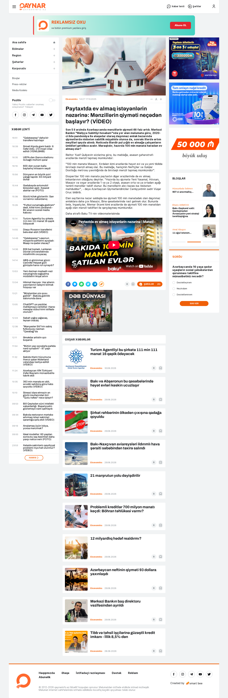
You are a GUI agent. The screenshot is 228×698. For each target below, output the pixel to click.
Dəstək (116, 673)
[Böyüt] (160, 99)
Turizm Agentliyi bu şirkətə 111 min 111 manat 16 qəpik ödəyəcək (38, 221)
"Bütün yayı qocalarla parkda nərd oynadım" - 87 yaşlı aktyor (39, 348)
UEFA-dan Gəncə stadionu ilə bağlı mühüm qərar (38, 158)
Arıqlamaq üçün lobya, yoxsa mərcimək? (36, 427)
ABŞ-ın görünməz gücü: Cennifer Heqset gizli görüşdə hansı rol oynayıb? (38, 263)
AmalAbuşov (179, 229)
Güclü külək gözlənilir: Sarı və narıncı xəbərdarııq (38, 197)
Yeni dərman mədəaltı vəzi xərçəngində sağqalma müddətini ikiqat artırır (38, 274)
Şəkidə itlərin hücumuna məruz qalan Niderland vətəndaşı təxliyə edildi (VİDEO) (37, 361)
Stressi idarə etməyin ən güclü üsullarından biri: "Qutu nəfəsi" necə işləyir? (38, 395)
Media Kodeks (19, 90)
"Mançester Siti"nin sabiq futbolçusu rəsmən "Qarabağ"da (37, 329)
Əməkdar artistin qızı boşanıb (34, 338)
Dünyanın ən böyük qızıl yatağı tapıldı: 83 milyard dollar (37, 177)
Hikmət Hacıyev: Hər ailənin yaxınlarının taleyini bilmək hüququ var (38, 285)
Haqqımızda (47, 673)
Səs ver (194, 303)
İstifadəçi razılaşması (90, 673)
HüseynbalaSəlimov (182, 188)
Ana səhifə (19, 42)
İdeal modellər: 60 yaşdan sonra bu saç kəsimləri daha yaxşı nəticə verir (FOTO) (38, 437)
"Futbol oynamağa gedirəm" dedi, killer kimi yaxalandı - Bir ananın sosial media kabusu (39, 209)
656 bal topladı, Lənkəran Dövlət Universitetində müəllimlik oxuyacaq (37, 252)
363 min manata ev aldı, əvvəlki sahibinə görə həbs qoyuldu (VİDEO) (38, 384)
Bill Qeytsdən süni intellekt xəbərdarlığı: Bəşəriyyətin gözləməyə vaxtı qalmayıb (38, 406)
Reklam (133, 673)
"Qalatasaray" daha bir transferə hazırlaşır (35, 139)
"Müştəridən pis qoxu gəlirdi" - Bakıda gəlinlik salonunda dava (36, 296)
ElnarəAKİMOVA (180, 205)
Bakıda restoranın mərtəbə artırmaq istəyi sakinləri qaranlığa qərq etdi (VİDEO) (38, 417)
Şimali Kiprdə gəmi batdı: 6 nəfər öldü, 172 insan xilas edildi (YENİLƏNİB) (38, 149)
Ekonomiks (96, 368)
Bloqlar (16, 78)
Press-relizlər (19, 84)
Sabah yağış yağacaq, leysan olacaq (35, 319)
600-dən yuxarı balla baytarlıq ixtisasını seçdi (37, 167)
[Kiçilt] (151, 99)
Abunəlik (44, 677)
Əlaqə (65, 673)
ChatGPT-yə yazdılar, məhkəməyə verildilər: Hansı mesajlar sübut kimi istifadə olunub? (39, 308)
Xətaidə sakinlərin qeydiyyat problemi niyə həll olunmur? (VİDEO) (39, 448)
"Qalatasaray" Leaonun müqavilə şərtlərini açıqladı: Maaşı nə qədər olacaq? (38, 240)
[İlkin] (156, 99)
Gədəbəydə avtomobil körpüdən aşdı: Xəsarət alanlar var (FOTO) (36, 188)
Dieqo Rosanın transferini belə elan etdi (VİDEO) (37, 230)
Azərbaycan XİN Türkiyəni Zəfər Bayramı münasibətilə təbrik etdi (38, 373)
